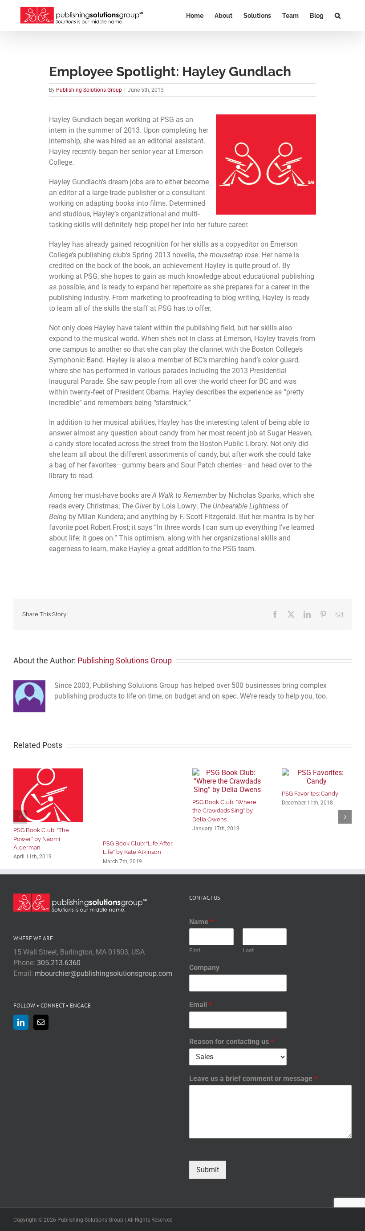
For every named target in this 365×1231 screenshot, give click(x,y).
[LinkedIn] (20, 1022)
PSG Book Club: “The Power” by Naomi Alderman (41, 839)
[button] (338, 15)
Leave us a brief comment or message (253, 1078)
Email (200, 1004)
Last (248, 950)
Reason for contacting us (231, 1041)
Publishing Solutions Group (89, 90)
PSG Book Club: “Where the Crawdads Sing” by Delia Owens (224, 811)
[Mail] (41, 1022)
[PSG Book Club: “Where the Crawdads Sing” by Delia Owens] (227, 772)
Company (204, 967)
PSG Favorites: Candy (310, 793)
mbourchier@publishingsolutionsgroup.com (103, 973)
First (194, 950)
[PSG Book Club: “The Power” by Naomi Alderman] (48, 772)
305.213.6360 (59, 963)
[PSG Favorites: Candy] (317, 772)
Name (201, 922)
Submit (207, 1170)
